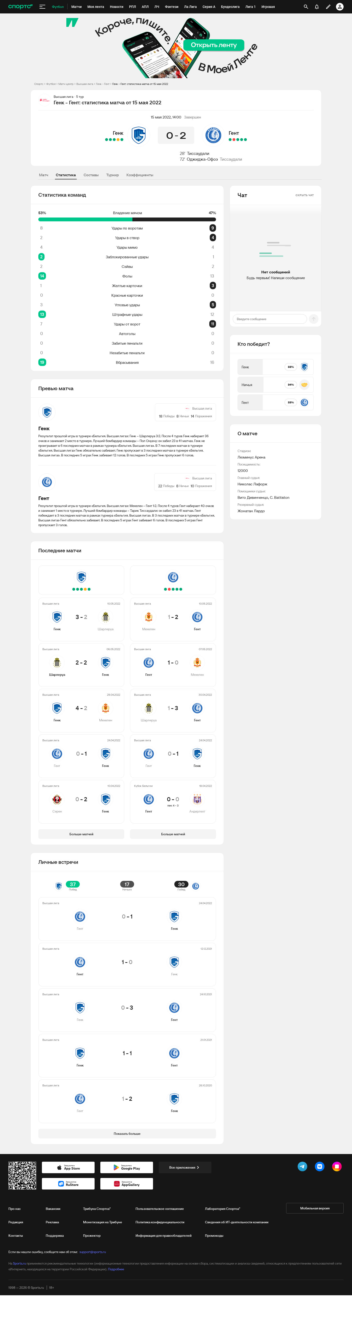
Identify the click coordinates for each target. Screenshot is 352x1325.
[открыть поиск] (306, 6)
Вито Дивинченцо (253, 497)
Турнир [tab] (112, 174)
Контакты (15, 1235)
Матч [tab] (43, 174)
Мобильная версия (314, 1208)
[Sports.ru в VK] (320, 1167)
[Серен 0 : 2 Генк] (106, 139)
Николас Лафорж (252, 484)
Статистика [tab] (66, 174)
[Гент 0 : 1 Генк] (110, 139)
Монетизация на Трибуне (102, 1222)
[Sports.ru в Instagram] (338, 1167)
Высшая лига (84, 84)
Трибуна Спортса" (97, 1209)
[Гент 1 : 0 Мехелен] (241, 139)
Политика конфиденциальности (160, 1222)
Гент (234, 133)
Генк (118, 133)
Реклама (52, 1222)
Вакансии (53, 1209)
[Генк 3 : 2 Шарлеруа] (121, 139)
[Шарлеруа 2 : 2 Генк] (118, 139)
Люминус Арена (251, 457)
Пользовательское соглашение (160, 1209)
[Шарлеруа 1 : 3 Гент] (237, 139)
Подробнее (116, 1269)
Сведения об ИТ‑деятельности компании (236, 1222)
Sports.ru (19, 1263)
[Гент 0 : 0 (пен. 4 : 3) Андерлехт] (230, 139)
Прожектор (92, 1235)
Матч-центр (66, 84)
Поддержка (55, 1235)
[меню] (42, 7)
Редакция (15, 1222)
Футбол (51, 84)
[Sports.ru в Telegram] (303, 1167)
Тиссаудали (198, 153)
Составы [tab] (91, 174)
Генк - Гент (102, 84)
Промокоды (214, 1235)
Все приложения (182, 1167)
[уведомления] (317, 6)
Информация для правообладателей (164, 1235)
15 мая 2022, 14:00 (166, 117)
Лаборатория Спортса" (222, 1209)
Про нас (14, 1209)
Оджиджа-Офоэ (202, 159)
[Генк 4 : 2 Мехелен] (114, 139)
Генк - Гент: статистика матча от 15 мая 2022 (140, 84)
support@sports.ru (92, 1252)
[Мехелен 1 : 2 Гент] (245, 139)
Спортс (38, 84)
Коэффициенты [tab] (139, 174)
